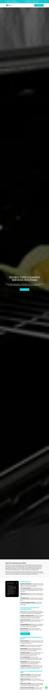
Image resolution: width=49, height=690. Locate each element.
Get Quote (39, 5)
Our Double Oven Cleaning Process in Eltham (12, 589)
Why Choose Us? (10, 585)
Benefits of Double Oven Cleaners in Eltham (12, 593)
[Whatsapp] (46, 687)
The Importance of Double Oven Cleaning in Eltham (12, 587)
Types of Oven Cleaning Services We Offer (12, 591)
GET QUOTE (24, 289)
